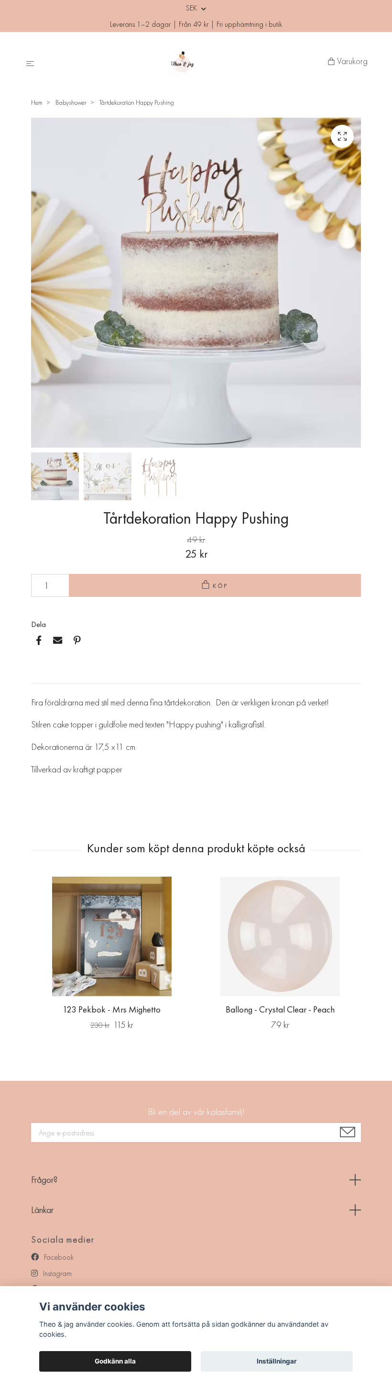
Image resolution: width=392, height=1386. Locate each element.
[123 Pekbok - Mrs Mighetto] (111, 936)
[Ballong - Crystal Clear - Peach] (279, 936)
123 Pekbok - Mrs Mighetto (112, 1009)
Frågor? (44, 1180)
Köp (221, 586)
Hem (37, 102)
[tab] (42, 676)
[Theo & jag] (183, 62)
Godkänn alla (115, 1361)
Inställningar (277, 1361)
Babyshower (71, 102)
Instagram (56, 1273)
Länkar (42, 1210)
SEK (192, 8)
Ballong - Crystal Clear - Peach (280, 1009)
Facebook (58, 1257)
